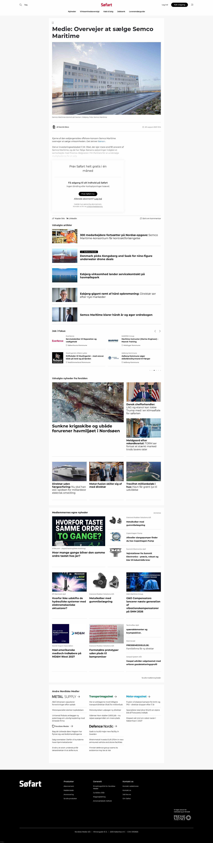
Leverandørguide (137, 11)
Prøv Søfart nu (88, 194)
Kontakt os (127, 790)
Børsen (101, 141)
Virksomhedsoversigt (90, 11)
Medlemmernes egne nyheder (70, 512)
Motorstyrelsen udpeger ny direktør (105, 710)
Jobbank (121, 11)
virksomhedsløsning (95, 206)
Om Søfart (127, 799)
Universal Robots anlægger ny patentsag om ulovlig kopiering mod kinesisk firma (68, 718)
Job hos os (127, 794)
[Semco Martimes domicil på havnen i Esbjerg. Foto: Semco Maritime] (106, 78)
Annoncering (69, 794)
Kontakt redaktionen (131, 786)
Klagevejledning (99, 797)
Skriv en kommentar (152, 218)
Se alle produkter (70, 799)
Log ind (98, 199)
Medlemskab (69, 790)
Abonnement (69, 786)
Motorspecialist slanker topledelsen (68, 710)
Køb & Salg (108, 11)
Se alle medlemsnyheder (151, 678)
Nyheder (72, 11)
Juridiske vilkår (99, 793)
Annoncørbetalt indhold (102, 801)
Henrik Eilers (64, 127)
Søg (26, 5)
